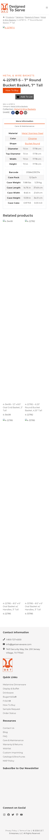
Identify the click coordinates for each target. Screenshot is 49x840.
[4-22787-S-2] (24, 48)
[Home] (4, 17)
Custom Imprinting (13, 752)
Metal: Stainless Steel (32, 133)
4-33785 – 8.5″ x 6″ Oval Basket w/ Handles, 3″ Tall (34, 606)
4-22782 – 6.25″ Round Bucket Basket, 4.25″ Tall (33, 407)
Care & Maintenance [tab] (24, 126)
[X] (17, 112)
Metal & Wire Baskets (18, 75)
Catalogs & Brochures (14, 756)
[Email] (25, 112)
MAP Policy (8, 761)
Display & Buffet (11, 688)
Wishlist (7, 748)
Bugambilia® (10, 697)
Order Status (9, 713)
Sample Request (11, 709)
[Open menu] (47, 7)
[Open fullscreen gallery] (44, 67)
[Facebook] (13, 112)
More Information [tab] (24, 121)
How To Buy (11, 90)
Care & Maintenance (13, 740)
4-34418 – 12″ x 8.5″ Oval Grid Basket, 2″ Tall (13, 407)
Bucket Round (32, 143)
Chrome (32, 138)
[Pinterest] (21, 112)
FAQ (5, 736)
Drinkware (8, 693)
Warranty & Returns (13, 744)
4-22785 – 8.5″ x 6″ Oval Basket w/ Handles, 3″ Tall (12, 606)
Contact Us (8, 728)
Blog (5, 732)
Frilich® (7, 701)
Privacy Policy (11, 831)
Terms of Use (24, 831)
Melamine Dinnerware (14, 684)
